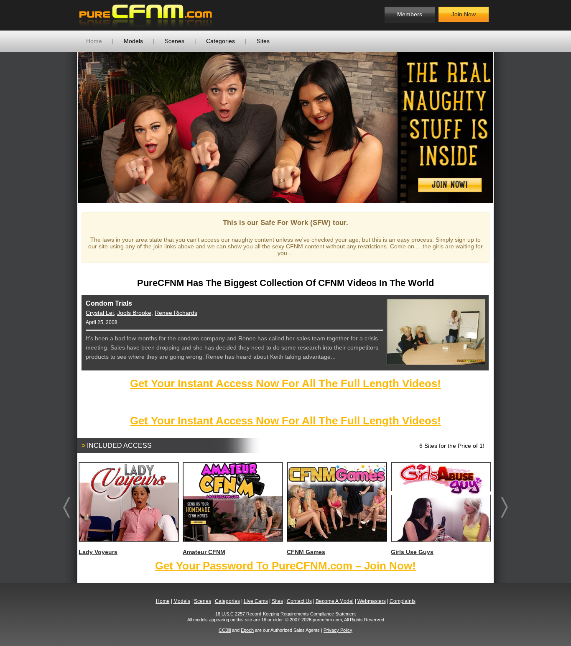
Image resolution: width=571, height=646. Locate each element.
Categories (220, 41)
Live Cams (256, 601)
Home (94, 41)
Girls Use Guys (412, 552)
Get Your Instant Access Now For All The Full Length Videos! (285, 383)
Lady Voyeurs (98, 552)
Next (505, 127)
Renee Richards (176, 312)
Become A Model (335, 601)
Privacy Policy (338, 630)
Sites (263, 41)
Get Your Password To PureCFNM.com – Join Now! (285, 565)
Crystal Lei (100, 312)
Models (133, 41)
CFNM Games (306, 552)
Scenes (174, 41)
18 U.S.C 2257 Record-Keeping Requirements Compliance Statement (285, 613)
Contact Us (299, 601)
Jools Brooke (134, 312)
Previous (65, 127)
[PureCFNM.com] (146, 15)
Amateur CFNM (204, 552)
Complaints (403, 601)
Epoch (247, 630)
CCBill (225, 630)
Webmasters (371, 601)
